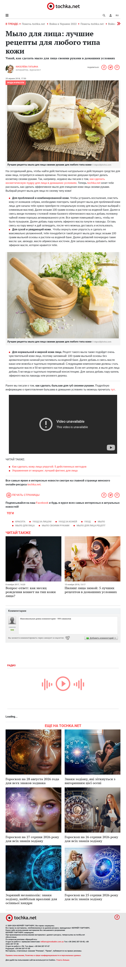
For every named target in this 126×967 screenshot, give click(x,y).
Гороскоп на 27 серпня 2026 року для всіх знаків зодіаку (32, 839)
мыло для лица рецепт (91, 525)
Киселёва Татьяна (27, 66)
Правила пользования (15, 955)
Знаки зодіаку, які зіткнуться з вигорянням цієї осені (90, 781)
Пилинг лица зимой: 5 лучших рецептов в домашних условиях (91, 590)
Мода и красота (15, 83)
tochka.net (93, 183)
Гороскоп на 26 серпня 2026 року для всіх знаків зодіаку (91, 839)
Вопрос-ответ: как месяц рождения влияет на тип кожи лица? (31, 592)
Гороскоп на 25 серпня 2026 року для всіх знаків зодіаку (91, 897)
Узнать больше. (63, 960)
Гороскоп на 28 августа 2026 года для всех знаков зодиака (32, 781)
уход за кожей (68, 521)
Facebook (42, 502)
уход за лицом (41, 521)
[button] (110, 15)
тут (113, 389)
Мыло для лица (25, 525)
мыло (101, 521)
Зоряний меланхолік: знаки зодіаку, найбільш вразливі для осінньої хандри (31, 899)
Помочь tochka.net (33, 24)
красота (20, 521)
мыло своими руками (55, 525)
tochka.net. (34, 484)
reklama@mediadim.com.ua (52, 942)
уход (87, 521)
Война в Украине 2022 (63, 24)
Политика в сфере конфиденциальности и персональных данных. (53, 955)
